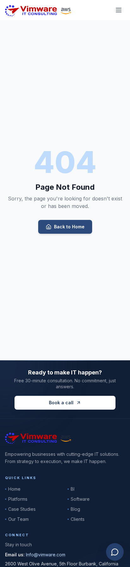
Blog (75, 509)
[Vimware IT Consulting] (38, 10)
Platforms (17, 499)
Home (14, 489)
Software (80, 499)
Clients (78, 519)
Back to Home (69, 226)
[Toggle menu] (118, 10)
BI (72, 489)
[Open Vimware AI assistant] (115, 552)
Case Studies (22, 509)
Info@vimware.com (45, 554)
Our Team (18, 519)
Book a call (61, 402)
